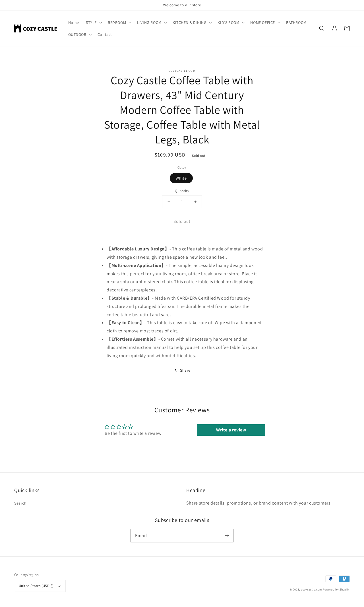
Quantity (182, 190)
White (181, 178)
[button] (322, 28)
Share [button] (185, 370)
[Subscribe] (227, 535)
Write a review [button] (231, 430)
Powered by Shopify (336, 589)
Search (20, 503)
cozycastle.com (311, 589)
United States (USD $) (36, 585)
